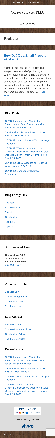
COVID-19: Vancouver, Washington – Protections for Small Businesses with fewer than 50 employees (24, 124)
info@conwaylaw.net (34, 2)
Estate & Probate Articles (18, 329)
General (9, 226)
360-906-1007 (18, 2)
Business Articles (14, 324)
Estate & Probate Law (16, 296)
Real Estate (11, 222)
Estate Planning (13, 207)
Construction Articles (16, 334)
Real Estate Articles (15, 339)
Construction (11, 217)
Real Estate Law (13, 306)
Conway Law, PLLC (27, 12)
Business (9, 202)
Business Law (12, 292)
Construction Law (14, 301)
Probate (9, 212)
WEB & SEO (7, 435)
